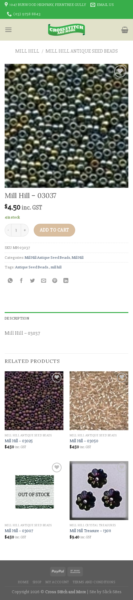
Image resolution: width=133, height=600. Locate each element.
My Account (57, 582)
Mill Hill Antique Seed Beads (81, 51)
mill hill (56, 267)
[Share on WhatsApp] (10, 281)
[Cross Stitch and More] (67, 30)
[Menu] (8, 29)
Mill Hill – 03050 (84, 440)
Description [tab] (17, 318)
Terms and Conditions (94, 582)
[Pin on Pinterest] (55, 281)
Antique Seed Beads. (32, 267)
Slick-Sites (112, 591)
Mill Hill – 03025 (19, 440)
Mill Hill (27, 51)
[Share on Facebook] (21, 281)
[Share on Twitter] (33, 281)
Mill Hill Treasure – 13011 (90, 530)
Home (23, 582)
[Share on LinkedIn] (66, 281)
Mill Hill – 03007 (19, 530)
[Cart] (124, 30)
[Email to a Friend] (44, 281)
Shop (37, 582)
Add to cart (54, 230)
